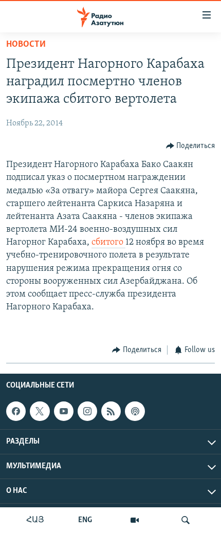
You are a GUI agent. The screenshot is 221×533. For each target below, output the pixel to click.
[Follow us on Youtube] (63, 411)
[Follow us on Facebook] (16, 411)
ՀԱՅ (35, 520)
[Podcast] (134, 411)
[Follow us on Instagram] (87, 411)
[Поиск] (185, 520)
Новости (26, 44)
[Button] (190, 146)
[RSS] (111, 411)
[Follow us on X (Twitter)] (39, 411)
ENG (85, 520)
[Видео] (134, 520)
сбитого (108, 242)
